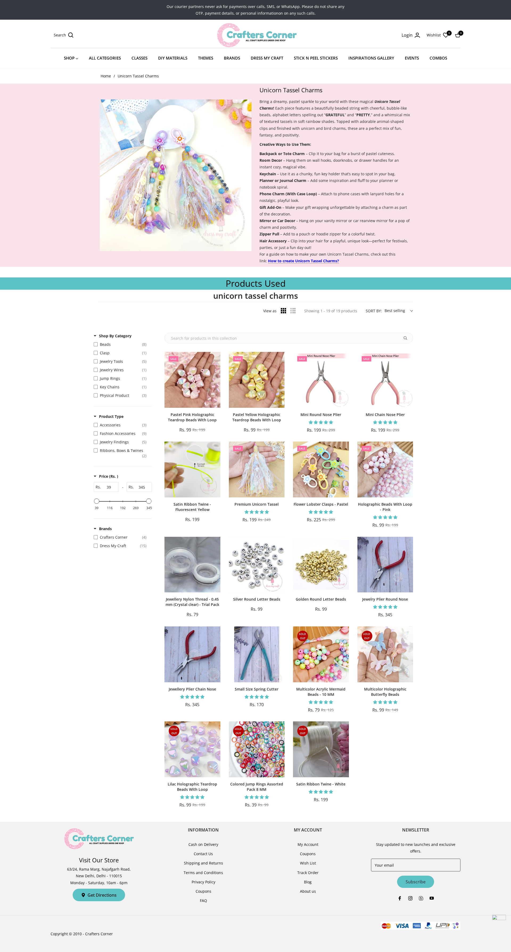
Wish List (308, 863)
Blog (308, 881)
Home (106, 75)
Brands (105, 528)
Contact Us (203, 853)
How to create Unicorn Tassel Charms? (303, 260)
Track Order (308, 872)
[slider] (96, 501)
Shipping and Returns (203, 863)
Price (108, 476)
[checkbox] (121, 344)
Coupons (203, 891)
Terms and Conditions (203, 872)
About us (308, 891)
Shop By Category (115, 335)
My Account (308, 844)
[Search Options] (407, 338)
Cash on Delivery (203, 844)
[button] (64, 35)
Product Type (111, 416)
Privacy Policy (203, 881)
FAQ (203, 900)
